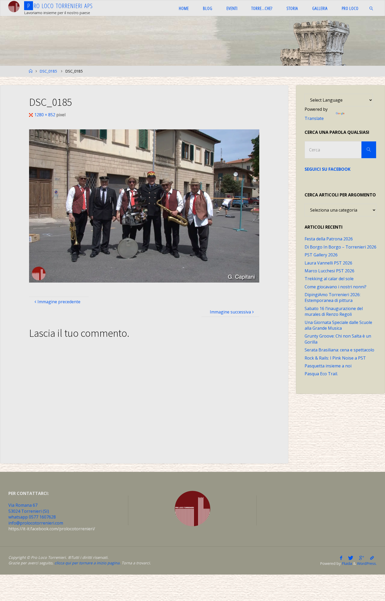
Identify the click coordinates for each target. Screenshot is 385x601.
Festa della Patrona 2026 (329, 239)
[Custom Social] (372, 558)
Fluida (346, 563)
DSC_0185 (48, 71)
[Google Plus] (361, 558)
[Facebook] (341, 558)
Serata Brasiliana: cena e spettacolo (339, 350)
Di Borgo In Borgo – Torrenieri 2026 (340, 247)
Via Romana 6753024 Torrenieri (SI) (28, 508)
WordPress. (367, 563)
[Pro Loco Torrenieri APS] (14, 6)
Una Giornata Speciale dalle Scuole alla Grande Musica (338, 325)
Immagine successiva (230, 312)
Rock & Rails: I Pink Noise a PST (335, 358)
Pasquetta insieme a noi (328, 366)
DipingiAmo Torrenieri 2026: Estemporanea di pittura (332, 297)
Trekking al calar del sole (329, 279)
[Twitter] (350, 558)
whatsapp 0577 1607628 (32, 517)
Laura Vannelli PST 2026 (328, 263)
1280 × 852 (45, 115)
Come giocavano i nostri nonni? (335, 287)
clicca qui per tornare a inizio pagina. (87, 562)
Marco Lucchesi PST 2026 (329, 271)
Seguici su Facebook (327, 169)
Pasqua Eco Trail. (321, 374)
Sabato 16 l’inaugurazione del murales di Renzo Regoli (334, 311)
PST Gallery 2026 (321, 255)
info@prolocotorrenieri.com (35, 523)
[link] (371, 8)
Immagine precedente (58, 302)
